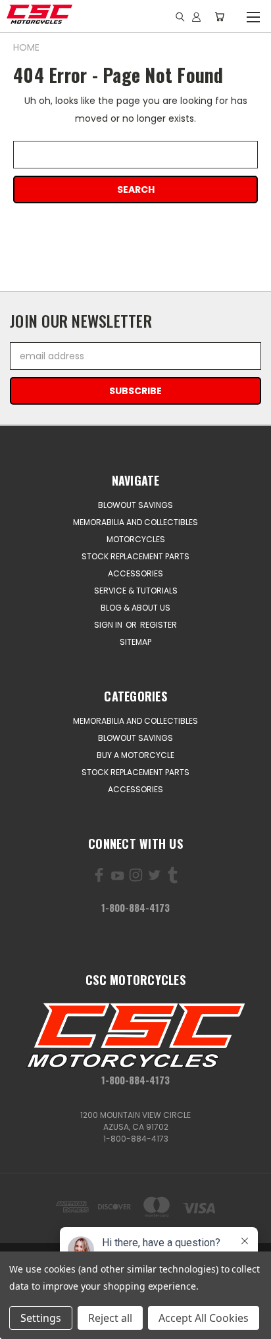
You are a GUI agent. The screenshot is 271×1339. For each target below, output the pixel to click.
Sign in (109, 624)
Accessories (135, 573)
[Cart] (219, 16)
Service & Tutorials (136, 590)
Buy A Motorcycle (135, 755)
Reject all (110, 1318)
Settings (40, 1318)
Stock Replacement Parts (135, 556)
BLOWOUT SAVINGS (135, 505)
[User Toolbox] (196, 16)
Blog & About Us (135, 607)
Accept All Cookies (204, 1318)
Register (158, 624)
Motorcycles (136, 539)
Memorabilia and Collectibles (135, 522)
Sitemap (135, 641)
